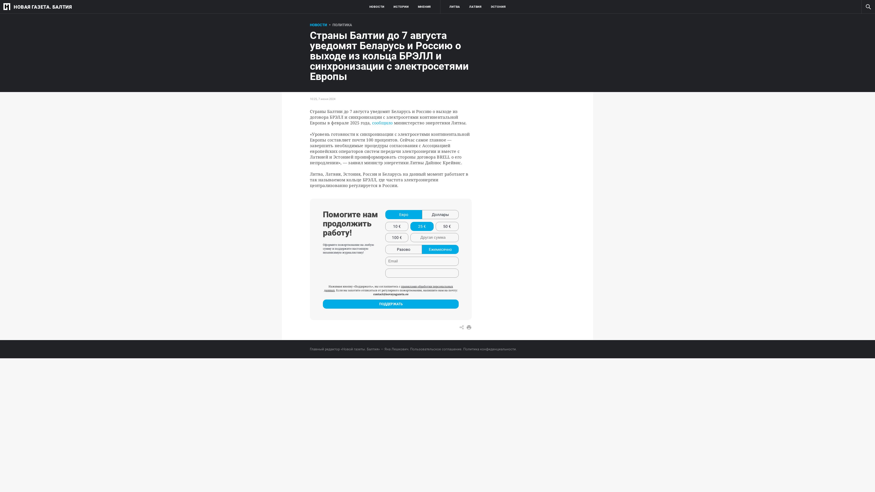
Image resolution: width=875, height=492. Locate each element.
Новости (376, 6)
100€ (397, 237)
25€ (422, 226)
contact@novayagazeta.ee (391, 294)
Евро (403, 214)
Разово (403, 249)
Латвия (475, 6)
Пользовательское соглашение (435, 349)
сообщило (382, 123)
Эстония (498, 6)
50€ (447, 226)
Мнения (424, 6)
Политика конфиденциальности (489, 349)
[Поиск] (868, 7)
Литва (454, 6)
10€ (397, 226)
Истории (401, 6)
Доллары (440, 214)
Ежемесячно (440, 249)
